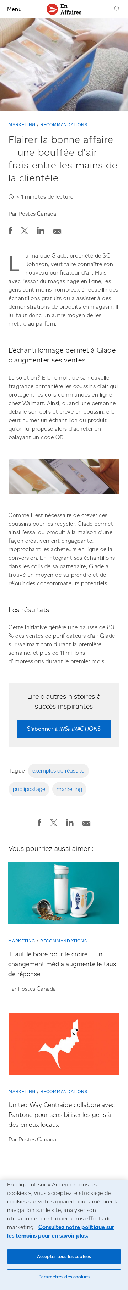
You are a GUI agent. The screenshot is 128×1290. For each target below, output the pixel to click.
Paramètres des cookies (64, 1276)
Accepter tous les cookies (64, 1256)
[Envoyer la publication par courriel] (57, 229)
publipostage (29, 789)
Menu (14, 9)
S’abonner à (64, 728)
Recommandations (64, 124)
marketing (69, 789)
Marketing (22, 124)
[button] (10, 230)
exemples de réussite (58, 770)
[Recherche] (116, 9)
